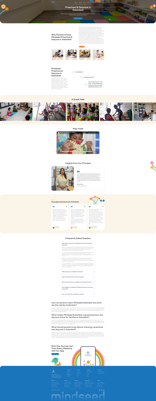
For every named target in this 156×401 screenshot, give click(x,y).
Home (70, 4)
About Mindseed (89, 371)
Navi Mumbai (81, 4)
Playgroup (68, 371)
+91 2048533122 (79, 72)
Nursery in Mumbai (100, 382)
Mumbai (78, 371)
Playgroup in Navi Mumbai (79, 383)
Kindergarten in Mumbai (88, 382)
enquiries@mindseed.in (88, 77)
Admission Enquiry (78, 18)
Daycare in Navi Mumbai (68, 383)
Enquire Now (55, 354)
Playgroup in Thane (78, 386)
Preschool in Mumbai (54, 382)
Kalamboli (85, 4)
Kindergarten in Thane (88, 386)
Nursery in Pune (99, 385)
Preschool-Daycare (75, 4)
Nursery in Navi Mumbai (101, 383)
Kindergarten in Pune (88, 385)
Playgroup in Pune (77, 385)
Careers (88, 373)
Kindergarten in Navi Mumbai (89, 383)
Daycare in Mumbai (67, 382)
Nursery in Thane (99, 386)
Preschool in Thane (54, 386)
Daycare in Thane (67, 386)
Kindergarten (69, 374)
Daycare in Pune (66, 385)
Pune (77, 374)
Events (88, 374)
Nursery (68, 373)
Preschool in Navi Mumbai (55, 383)
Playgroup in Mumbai (78, 382)
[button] (101, 201)
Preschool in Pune (54, 385)
